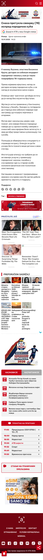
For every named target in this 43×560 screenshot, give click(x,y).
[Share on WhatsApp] (19, 189)
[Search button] (36, 3)
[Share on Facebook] (6, 189)
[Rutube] (27, 543)
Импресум (21, 528)
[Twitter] (21, 543)
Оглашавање (10, 532)
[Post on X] (14, 189)
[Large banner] (21, 14)
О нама (9, 528)
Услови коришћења (29, 532)
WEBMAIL (21, 536)
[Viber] (39, 543)
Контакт (33, 528)
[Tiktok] (33, 543)
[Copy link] (2, 189)
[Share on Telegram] (10, 189)
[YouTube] (3, 543)
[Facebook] (9, 543)
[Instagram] (15, 543)
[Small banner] (21, 351)
